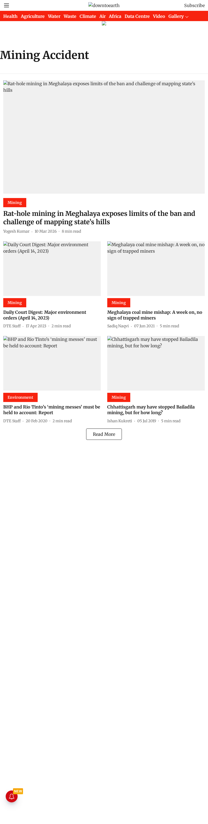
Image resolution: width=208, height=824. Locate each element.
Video (159, 16)
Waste (70, 16)
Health (10, 16)
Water (54, 16)
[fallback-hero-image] (104, 137)
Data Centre (137, 16)
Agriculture (33, 16)
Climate (88, 16)
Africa (115, 16)
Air (102, 16)
